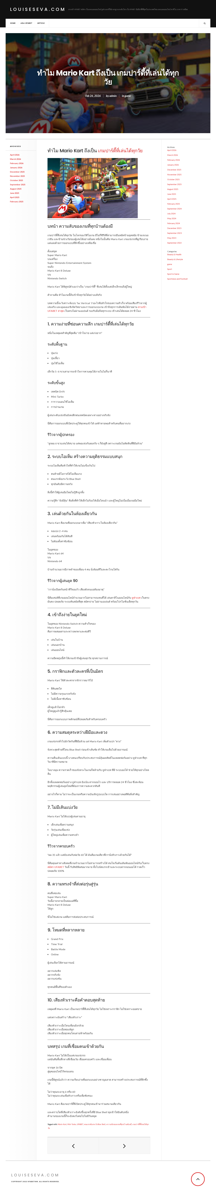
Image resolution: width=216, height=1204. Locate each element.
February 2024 (173, 223)
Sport (169, 269)
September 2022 (174, 243)
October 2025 (16, 180)
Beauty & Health (174, 254)
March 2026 (15, 159)
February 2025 (16, 201)
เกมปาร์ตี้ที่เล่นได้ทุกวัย (120, 150)
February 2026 (16, 163)
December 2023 (174, 228)
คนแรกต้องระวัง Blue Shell (94, 1124)
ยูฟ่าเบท (136, 597)
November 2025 (17, 176)
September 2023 (174, 233)
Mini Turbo (71, 1124)
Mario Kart (62, 1124)
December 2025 (17, 172)
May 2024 (171, 218)
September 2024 (174, 208)
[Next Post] (124, 1145)
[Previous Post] (73, 1145)
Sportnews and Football (177, 279)
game (128, 96)
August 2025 (16, 189)
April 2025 (14, 197)
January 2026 (16, 167)
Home (13, 23)
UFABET (80, 1124)
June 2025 (14, 193)
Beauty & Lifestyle (175, 259)
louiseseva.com (38, 9)
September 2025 (17, 184)
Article (41, 23)
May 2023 (171, 238)
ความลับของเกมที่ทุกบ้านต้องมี (118, 1124)
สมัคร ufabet (26, 23)
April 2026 (14, 155)
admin (113, 96)
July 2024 (171, 213)
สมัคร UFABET (56, 866)
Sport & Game (173, 274)
